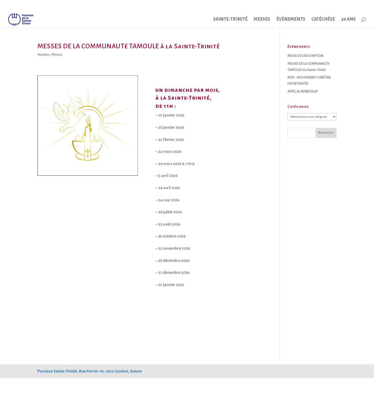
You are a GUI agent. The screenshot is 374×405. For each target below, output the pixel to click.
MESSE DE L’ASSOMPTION (305, 56)
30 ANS (348, 20)
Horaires (43, 54)
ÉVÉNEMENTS (290, 20)
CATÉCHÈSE (323, 20)
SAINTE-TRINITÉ (230, 20)
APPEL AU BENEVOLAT (302, 91)
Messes (56, 54)
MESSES (262, 20)
